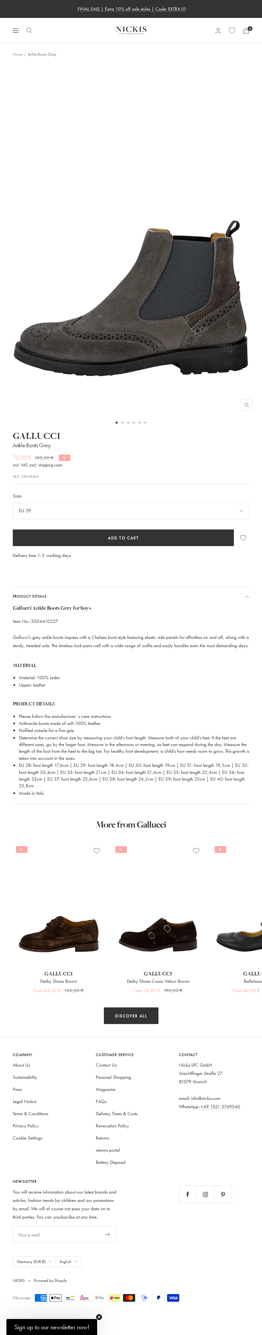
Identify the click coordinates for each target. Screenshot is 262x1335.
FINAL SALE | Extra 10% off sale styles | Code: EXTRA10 (132, 9)
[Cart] (246, 31)
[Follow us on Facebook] (187, 1194)
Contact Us (106, 1065)
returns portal (108, 1150)
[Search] (29, 30)
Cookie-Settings (27, 1138)
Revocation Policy (112, 1126)
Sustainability (25, 1077)
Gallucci (36, 436)
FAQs (101, 1101)
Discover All (131, 1015)
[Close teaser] (99, 1317)
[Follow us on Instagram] (205, 1194)
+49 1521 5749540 (220, 1106)
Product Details (30, 596)
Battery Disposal (111, 1162)
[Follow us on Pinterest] (223, 1194)
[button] (51, 1327)
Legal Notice (24, 1101)
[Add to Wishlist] (243, 538)
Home (18, 54)
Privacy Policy (26, 1126)
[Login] (218, 30)
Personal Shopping (113, 1077)
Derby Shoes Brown (58, 981)
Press (17, 1089)
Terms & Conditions (30, 1113)
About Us (21, 1065)
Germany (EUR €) (31, 1261)
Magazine (105, 1089)
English (65, 1261)
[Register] (107, 1234)
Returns (102, 1138)
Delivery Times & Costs (116, 1113)
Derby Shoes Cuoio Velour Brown (158, 981)
